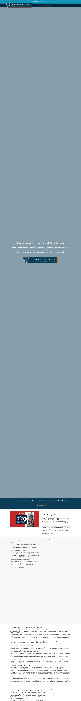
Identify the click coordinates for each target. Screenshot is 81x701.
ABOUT (55, 5)
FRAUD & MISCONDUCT (63, 5)
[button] (25, 519)
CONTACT (72, 5)
